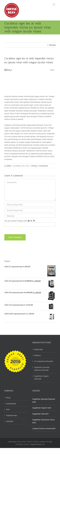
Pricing (34, 166)
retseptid (9, 421)
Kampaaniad (11, 403)
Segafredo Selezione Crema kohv (43, 421)
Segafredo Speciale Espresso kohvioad (42, 368)
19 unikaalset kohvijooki (43, 361)
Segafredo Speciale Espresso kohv (43, 400)
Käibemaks (38, 349)
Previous (52, 45)
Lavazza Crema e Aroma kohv (43, 428)
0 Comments (43, 166)
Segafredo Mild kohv (40, 414)
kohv (8, 409)
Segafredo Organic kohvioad (41, 377)
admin (9, 166)
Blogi (8, 397)
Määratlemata (11, 415)
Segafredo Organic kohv (41, 408)
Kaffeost (37, 355)
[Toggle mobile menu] (54, 4)
